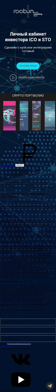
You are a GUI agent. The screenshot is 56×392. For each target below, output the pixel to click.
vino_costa (28, 14)
